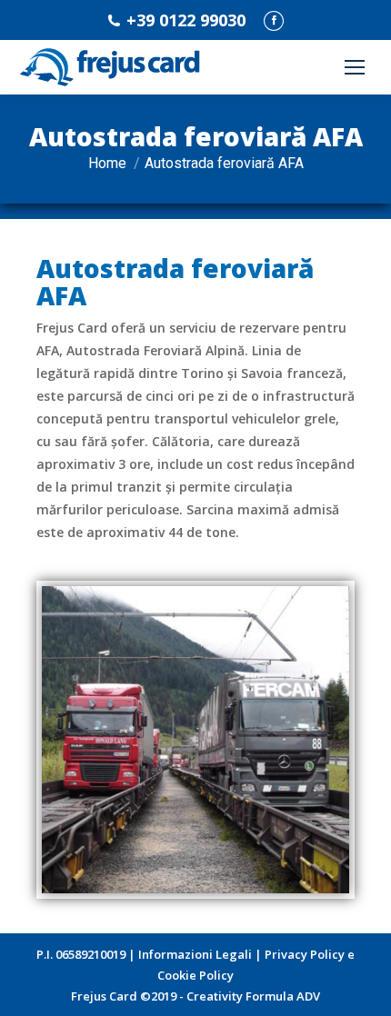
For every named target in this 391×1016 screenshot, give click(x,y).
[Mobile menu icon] (354, 67)
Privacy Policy (305, 954)
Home (107, 163)
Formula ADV (283, 996)
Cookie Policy (195, 975)
